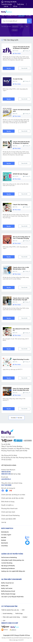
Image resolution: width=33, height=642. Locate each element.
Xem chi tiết (24, 68)
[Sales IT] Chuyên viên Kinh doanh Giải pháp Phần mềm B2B (21, 390)
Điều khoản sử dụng (7, 501)
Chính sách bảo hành (8, 512)
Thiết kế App (19, 613)
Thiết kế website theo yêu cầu (10, 610)
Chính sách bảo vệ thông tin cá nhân (13, 494)
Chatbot (25, 617)
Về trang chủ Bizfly (10, 2)
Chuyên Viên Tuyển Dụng (20, 204)
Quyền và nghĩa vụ (7, 505)
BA (27, 26)
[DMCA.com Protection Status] (27, 440)
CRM (23, 610)
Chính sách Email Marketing (10, 515)
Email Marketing (7, 613)
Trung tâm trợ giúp (6, 4)
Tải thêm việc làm (16, 417)
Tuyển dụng (20, 4)
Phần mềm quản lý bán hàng (11, 617)
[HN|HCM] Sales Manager (20, 174)
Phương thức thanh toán (9, 508)
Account (15, 30)
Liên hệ (6, 6)
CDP (4, 620)
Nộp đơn (9, 68)
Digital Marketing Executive (21, 359)
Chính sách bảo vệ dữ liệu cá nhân (12, 498)
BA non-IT (15, 26)
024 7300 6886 (6, 485)
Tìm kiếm (29, 21)
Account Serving (17, 79)
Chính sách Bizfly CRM (8, 519)
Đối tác (15, 6)
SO (22, 26)
